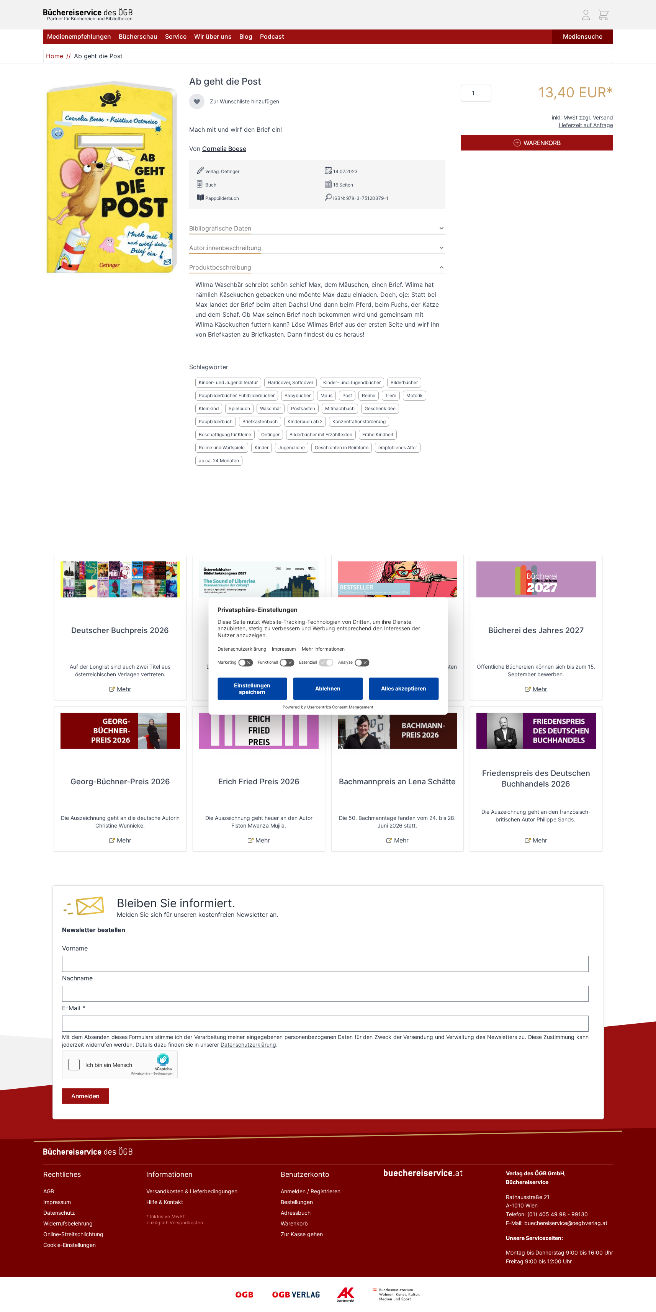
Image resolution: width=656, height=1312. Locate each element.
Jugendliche (291, 447)
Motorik (414, 395)
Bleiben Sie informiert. (176, 903)
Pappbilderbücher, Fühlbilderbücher (237, 395)
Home (54, 56)
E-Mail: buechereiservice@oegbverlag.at (556, 1223)
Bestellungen (297, 1202)
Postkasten (303, 408)
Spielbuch (239, 408)
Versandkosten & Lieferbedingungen (191, 1191)
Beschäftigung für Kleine (225, 434)
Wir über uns (213, 36)
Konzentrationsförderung (359, 421)
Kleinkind (209, 408)
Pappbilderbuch (215, 421)
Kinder (261, 447)
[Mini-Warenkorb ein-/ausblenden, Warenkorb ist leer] (603, 15)
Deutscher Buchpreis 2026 (120, 630)
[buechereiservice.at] (423, 1172)
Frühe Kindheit (377, 434)
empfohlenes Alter (397, 447)
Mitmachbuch (340, 408)
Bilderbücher (404, 382)
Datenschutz (59, 1212)
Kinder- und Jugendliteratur (228, 382)
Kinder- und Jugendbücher (352, 382)
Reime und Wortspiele (222, 447)
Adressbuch (296, 1212)
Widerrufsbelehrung (68, 1223)
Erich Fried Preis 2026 (258, 781)
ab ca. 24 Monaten (219, 460)
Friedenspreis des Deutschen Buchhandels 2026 (536, 779)
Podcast (272, 36)
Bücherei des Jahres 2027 (536, 630)
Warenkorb (294, 1223)
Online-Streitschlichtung (73, 1234)
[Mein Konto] (586, 15)
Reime (368, 395)
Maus (326, 395)
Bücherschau (138, 36)
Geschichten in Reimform (341, 447)
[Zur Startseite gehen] (88, 12)
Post (347, 395)
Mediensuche (582, 36)
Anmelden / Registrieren (310, 1191)
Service (175, 36)
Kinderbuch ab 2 (305, 421)
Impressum (57, 1202)
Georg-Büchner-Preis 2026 (120, 781)
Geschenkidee (380, 408)
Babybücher (298, 395)
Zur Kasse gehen (302, 1234)
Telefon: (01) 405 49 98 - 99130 (547, 1214)
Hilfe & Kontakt (164, 1202)
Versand (603, 117)
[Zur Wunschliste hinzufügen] (196, 101)
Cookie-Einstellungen (69, 1245)
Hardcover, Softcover (290, 382)
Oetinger (270, 434)
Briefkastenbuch (260, 421)
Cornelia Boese (224, 148)
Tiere (390, 395)
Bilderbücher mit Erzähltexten (321, 434)
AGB (48, 1191)
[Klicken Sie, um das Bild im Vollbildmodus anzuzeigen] (111, 176)
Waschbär (270, 408)
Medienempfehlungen (79, 36)
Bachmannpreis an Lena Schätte (397, 781)
